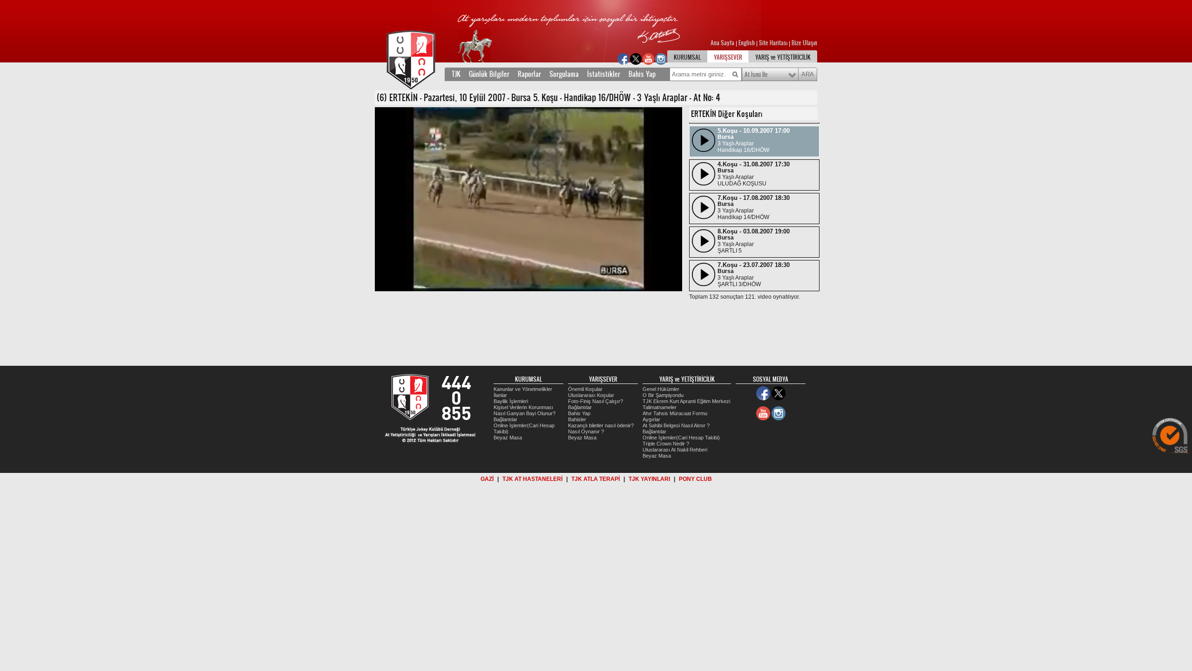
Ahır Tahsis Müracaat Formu (675, 413)
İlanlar (500, 395)
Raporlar (529, 74)
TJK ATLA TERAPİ (595, 479)
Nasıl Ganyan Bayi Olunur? (524, 413)
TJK (456, 74)
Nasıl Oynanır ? (586, 431)
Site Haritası (774, 43)
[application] (528, 199)
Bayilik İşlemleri (511, 401)
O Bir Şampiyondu (663, 395)
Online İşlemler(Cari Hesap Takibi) (681, 437)
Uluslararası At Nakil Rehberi (675, 449)
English (746, 43)
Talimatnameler (660, 407)
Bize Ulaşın (804, 43)
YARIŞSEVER (728, 57)
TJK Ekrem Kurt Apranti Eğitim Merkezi (686, 401)
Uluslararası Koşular (591, 395)
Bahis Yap (642, 74)
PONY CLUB (695, 479)
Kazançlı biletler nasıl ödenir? (601, 425)
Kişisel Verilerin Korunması (523, 407)
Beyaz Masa (508, 437)
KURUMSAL (687, 57)
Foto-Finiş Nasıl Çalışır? (595, 401)
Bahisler (577, 419)
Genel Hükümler (661, 389)
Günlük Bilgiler (489, 74)
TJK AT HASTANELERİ (532, 479)
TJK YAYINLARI (649, 479)
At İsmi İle (756, 74)
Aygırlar (651, 419)
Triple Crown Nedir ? (666, 443)
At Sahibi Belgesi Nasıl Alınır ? (676, 425)
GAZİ (487, 479)
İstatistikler (603, 74)
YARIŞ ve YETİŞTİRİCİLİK (783, 57)
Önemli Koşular (585, 389)
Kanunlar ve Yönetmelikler (523, 389)
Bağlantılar (505, 419)
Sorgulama (564, 74)
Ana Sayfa (723, 43)
